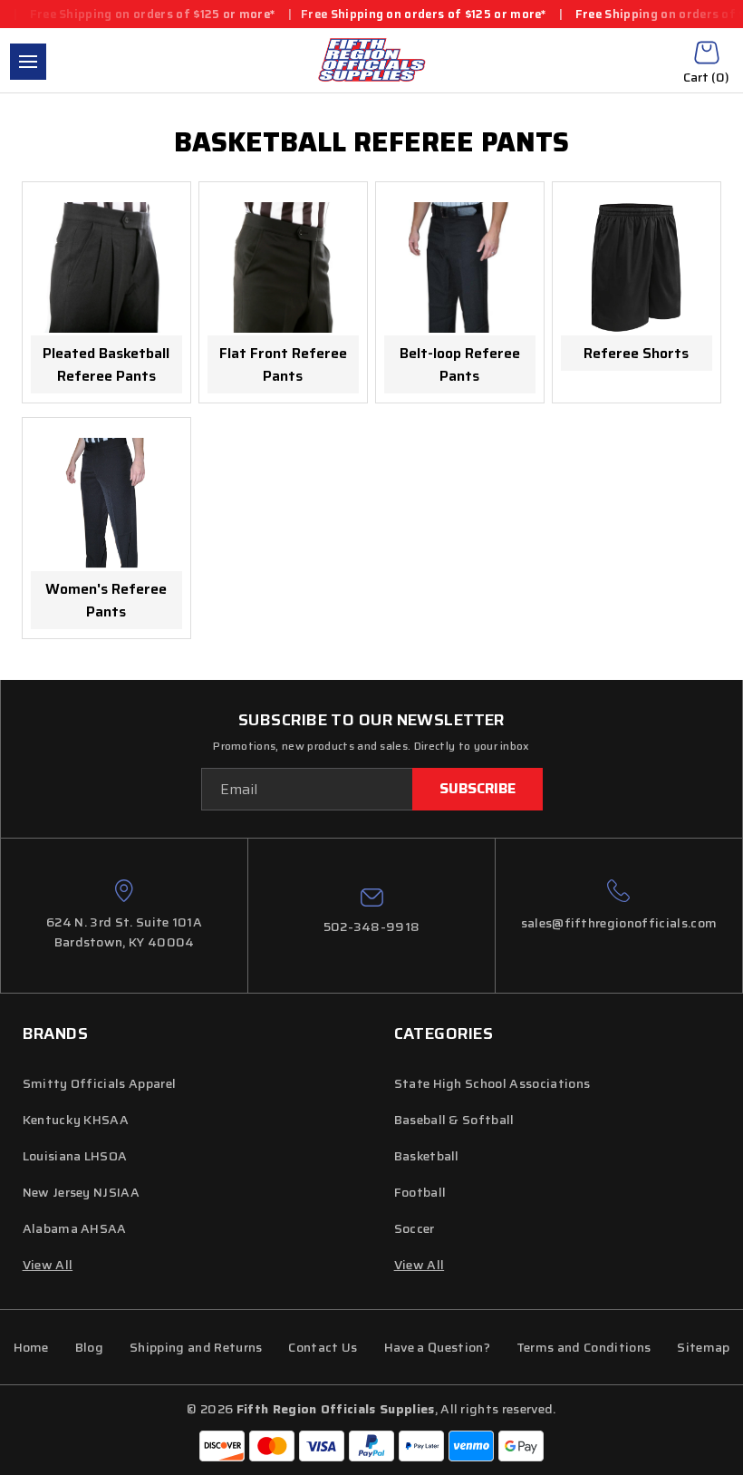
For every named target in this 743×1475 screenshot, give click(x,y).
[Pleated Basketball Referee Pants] (106, 267)
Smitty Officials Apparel (100, 1083)
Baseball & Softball (454, 1120)
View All (419, 1265)
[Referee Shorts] (636, 267)
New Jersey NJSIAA (81, 1192)
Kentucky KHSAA (76, 1120)
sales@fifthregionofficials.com (619, 923)
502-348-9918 (371, 926)
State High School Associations (492, 1083)
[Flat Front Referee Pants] (283, 267)
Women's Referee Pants (106, 600)
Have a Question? (437, 1347)
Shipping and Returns (196, 1347)
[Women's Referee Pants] (106, 503)
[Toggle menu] (28, 62)
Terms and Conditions (583, 1347)
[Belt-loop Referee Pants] (460, 267)
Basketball (426, 1156)
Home (31, 1347)
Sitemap (703, 1347)
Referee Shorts (636, 353)
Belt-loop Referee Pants (460, 364)
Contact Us (322, 1347)
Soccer (414, 1228)
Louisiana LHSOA (75, 1156)
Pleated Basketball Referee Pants (106, 364)
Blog (89, 1347)
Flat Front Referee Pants (283, 364)
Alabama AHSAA (75, 1228)
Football (420, 1192)
